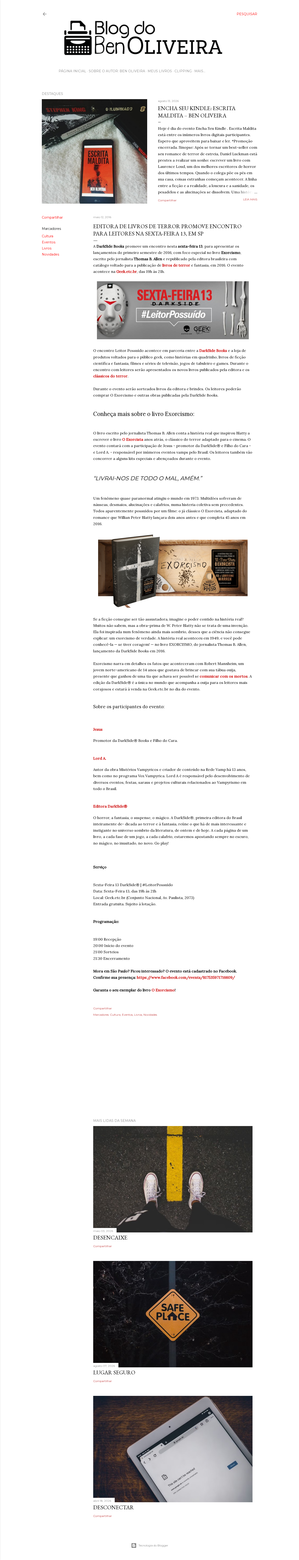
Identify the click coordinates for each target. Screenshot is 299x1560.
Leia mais (250, 199)
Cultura (47, 236)
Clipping (183, 71)
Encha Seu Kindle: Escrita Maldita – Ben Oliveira (196, 112)
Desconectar (113, 1507)
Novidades (50, 254)
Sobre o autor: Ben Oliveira (117, 71)
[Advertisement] (149, 1074)
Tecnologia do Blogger (153, 1545)
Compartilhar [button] (167, 200)
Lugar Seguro (114, 1372)
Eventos (48, 242)
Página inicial (72, 71)
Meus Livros (160, 71)
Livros (46, 248)
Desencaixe (110, 1237)
